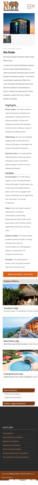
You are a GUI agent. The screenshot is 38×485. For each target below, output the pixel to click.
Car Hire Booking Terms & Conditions (15, 453)
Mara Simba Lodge (11, 341)
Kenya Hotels (11, 48)
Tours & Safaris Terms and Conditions (16, 457)
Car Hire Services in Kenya (12, 449)
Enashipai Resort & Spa (13, 374)
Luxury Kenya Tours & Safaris (13, 437)
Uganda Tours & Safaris (13, 397)
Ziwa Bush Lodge (11, 308)
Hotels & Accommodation (11, 445)
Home (5, 48)
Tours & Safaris (8, 433)
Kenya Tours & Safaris (12, 394)
